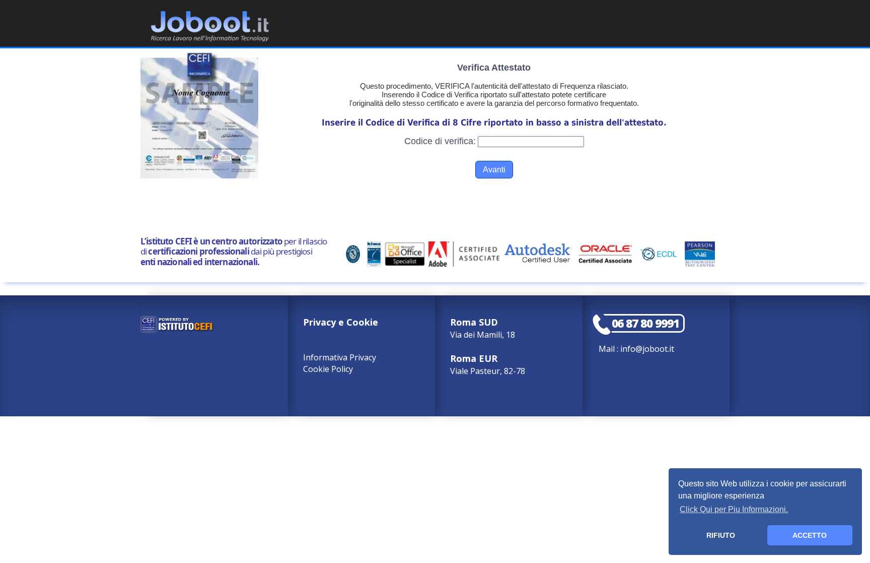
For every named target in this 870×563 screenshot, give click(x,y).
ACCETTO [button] (809, 535)
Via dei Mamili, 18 (482, 328)
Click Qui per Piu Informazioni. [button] (734, 509)
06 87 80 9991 (646, 323)
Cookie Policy (328, 368)
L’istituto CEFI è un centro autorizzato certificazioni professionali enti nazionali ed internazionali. (233, 251)
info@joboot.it (647, 348)
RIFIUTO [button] (720, 535)
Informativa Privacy (339, 357)
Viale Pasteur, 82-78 (487, 364)
